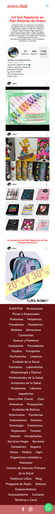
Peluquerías (35, 404)
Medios (27, 452)
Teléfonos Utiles (21, 479)
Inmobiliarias (33, 436)
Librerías (35, 388)
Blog (39, 479)
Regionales (18, 431)
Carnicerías (25, 335)
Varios (14, 452)
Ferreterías (36, 415)
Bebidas (16, 330)
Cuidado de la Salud (25, 362)
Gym (41, 399)
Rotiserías (16, 319)
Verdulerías (15, 346)
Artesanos (16, 404)
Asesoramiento (18, 495)
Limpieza (36, 356)
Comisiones (35, 426)
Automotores (18, 420)
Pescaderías (35, 346)
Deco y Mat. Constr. (21, 399)
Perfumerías (18, 356)
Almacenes (33, 330)
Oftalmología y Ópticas (26, 372)
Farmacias (15, 367)
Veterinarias (17, 415)
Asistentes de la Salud (26, 383)
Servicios (38, 441)
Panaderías (16, 325)
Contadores (18, 447)
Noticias (40, 484)
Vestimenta (18, 388)
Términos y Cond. (26, 500)
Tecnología (16, 426)
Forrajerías (33, 351)
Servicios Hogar (18, 441)
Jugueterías (25, 394)
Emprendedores (26, 489)
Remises (36, 420)
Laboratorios (34, 367)
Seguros (35, 447)
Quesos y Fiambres (26, 341)
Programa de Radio (18, 484)
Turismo (35, 431)
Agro (39, 452)
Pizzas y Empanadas (25, 314)
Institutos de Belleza (26, 410)
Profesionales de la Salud (26, 378)
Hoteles (15, 436)
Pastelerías (35, 325)
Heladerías (34, 319)
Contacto (38, 495)
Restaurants (35, 309)
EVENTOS (16, 309)
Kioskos (17, 351)
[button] (48, 507)
